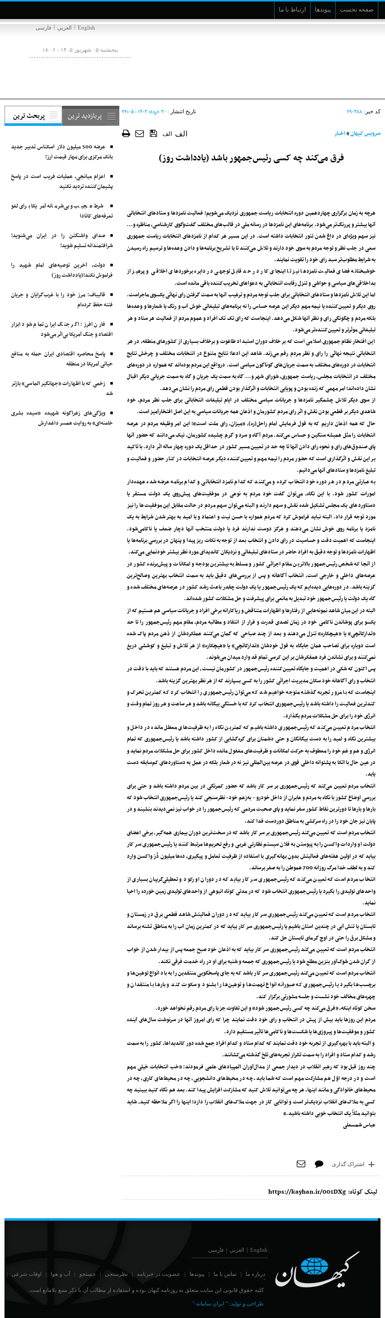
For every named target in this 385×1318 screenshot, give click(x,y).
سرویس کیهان (365, 133)
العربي (64, 28)
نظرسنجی (116, 1274)
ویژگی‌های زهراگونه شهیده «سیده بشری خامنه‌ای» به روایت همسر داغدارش (62, 418)
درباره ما (255, 1274)
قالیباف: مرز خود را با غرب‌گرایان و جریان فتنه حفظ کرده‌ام (62, 300)
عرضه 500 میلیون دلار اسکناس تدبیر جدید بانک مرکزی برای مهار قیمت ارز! (62, 152)
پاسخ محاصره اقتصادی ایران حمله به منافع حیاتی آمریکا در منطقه (62, 359)
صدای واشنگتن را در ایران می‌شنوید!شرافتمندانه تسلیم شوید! (62, 241)
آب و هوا (60, 1274)
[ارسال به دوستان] (140, 133)
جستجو (87, 1274)
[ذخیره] (153, 133)
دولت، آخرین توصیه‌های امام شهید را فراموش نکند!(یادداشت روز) (62, 270)
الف (167, 133)
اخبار (339, 133)
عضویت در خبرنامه (158, 1274)
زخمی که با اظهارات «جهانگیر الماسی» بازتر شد (62, 389)
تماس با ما (225, 1274)
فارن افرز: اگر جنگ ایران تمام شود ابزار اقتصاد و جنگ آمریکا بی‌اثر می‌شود (62, 329)
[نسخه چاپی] (126, 133)
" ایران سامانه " (210, 1303)
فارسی (43, 28)
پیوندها (197, 1274)
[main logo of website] (314, 59)
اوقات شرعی (27, 1274)
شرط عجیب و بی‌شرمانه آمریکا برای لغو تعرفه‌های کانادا (62, 211)
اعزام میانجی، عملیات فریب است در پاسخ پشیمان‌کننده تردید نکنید (62, 182)
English (86, 28)
